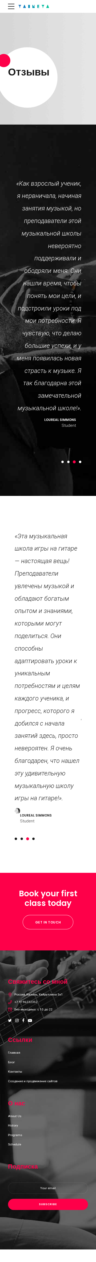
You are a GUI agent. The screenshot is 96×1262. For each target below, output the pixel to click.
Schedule (14, 1144)
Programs (15, 1135)
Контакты (15, 1071)
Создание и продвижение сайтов (32, 1081)
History (13, 1125)
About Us (14, 1116)
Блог (11, 1062)
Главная (14, 1052)
